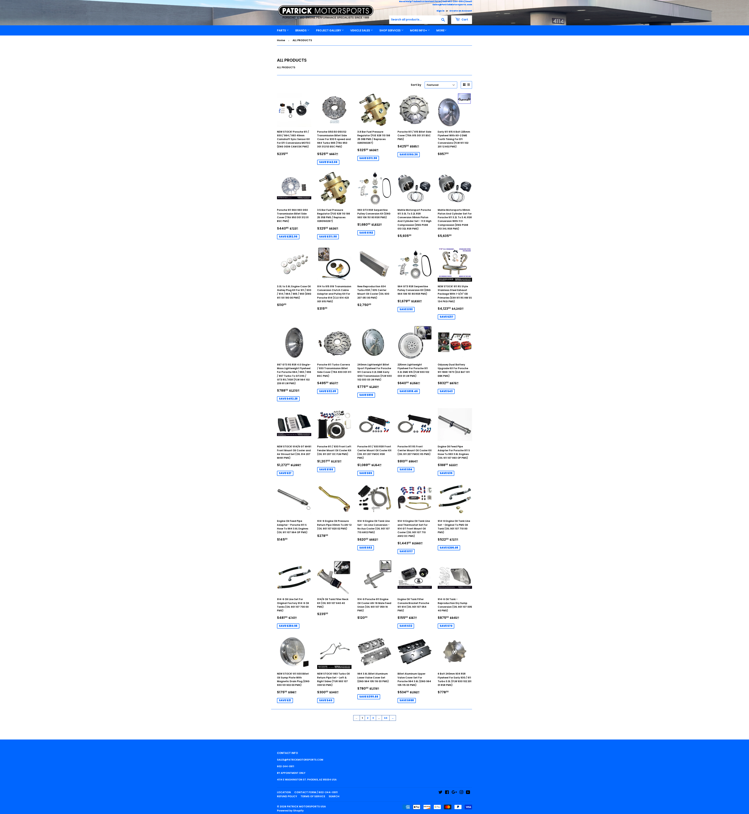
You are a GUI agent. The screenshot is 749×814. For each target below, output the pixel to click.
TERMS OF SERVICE (313, 796)
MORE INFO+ (419, 30)
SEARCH (334, 796)
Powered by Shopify (290, 810)
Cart (464, 19)
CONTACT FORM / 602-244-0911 (316, 792)
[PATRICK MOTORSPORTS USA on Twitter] (440, 792)
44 (385, 718)
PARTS (282, 30)
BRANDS (301, 30)
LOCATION (284, 792)
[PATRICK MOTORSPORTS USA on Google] (454, 792)
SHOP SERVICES (390, 30)
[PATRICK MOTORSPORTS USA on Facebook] (447, 792)
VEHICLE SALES (360, 30)
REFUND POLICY (287, 796)
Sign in (441, 10)
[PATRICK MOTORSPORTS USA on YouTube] (468, 792)
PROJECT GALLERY (329, 30)
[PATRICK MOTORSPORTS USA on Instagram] (461, 792)
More (440, 30)
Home (281, 40)
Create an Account (460, 10)
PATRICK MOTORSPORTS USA (306, 806)
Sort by (416, 85)
